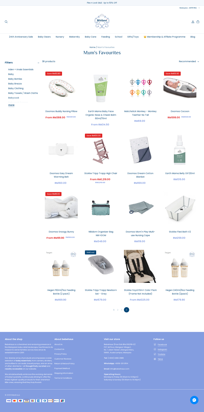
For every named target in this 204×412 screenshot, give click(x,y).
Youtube (161, 354)
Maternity (74, 36)
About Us (58, 344)
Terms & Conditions (63, 378)
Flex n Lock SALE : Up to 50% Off (102, 2)
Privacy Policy (60, 354)
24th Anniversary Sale (21, 36)
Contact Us (59, 349)
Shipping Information (63, 373)
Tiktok (160, 359)
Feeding (105, 36)
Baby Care (90, 36)
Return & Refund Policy (64, 363)
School (118, 36)
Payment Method (62, 368)
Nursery (60, 36)
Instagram (162, 349)
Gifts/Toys (133, 36)
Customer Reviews (62, 358)
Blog (192, 36)
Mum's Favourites (106, 47)
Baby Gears (44, 36)
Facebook (162, 344)
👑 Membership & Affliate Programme (164, 36)
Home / (93, 47)
